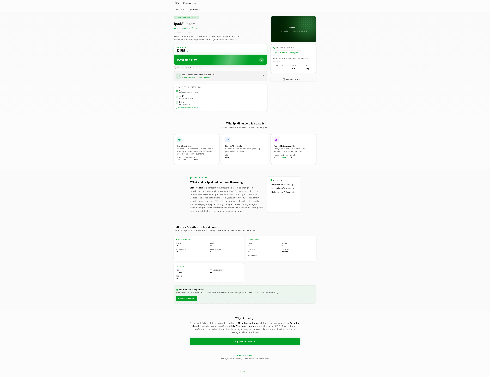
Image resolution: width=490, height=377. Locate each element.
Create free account (186, 298)
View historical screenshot (295, 79)
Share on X (245, 371)
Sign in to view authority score (288, 53)
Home (178, 10)
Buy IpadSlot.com (243, 341)
